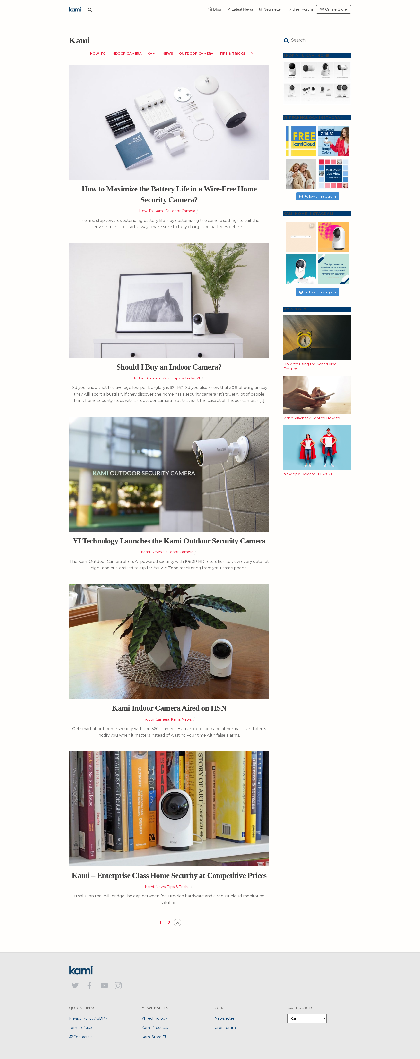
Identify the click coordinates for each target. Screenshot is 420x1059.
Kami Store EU (154, 1037)
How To (98, 53)
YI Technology (154, 1018)
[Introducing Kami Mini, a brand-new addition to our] (301, 269)
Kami (152, 53)
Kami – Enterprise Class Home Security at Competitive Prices (169, 875)
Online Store (335, 9)
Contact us (82, 1037)
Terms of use (80, 1027)
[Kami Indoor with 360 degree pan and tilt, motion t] (333, 237)
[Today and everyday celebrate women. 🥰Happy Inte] (301, 174)
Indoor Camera (127, 53)
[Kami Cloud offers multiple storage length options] (333, 141)
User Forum (302, 9)
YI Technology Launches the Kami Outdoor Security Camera (169, 540)
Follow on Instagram (320, 196)
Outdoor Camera (196, 53)
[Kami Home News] (75, 9)
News (168, 53)
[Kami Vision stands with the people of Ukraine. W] (301, 141)
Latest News (242, 9)
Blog (216, 9)
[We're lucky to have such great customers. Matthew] (333, 269)
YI (252, 53)
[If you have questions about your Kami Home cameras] (301, 237)
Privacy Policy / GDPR (88, 1018)
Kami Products (155, 1027)
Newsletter (272, 9)
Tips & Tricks (232, 53)
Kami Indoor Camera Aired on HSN (169, 708)
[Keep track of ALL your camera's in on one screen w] (333, 174)
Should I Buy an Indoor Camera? (169, 366)
